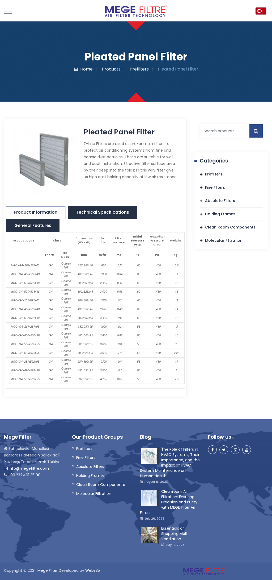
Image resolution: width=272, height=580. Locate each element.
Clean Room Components (230, 227)
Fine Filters (215, 187)
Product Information (35, 212)
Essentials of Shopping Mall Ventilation (174, 534)
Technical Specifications (102, 212)
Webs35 (92, 570)
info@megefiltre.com (28, 468)
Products (111, 69)
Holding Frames (220, 214)
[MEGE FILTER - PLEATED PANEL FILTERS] (45, 160)
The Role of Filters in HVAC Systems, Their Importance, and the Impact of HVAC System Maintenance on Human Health (170, 462)
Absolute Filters (220, 200)
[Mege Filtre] (136, 10)
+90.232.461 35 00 (23, 475)
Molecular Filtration (224, 240)
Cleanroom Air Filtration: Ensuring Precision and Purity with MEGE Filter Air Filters (168, 502)
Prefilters (139, 69)
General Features (32, 225)
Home (85, 69)
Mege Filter (47, 570)
